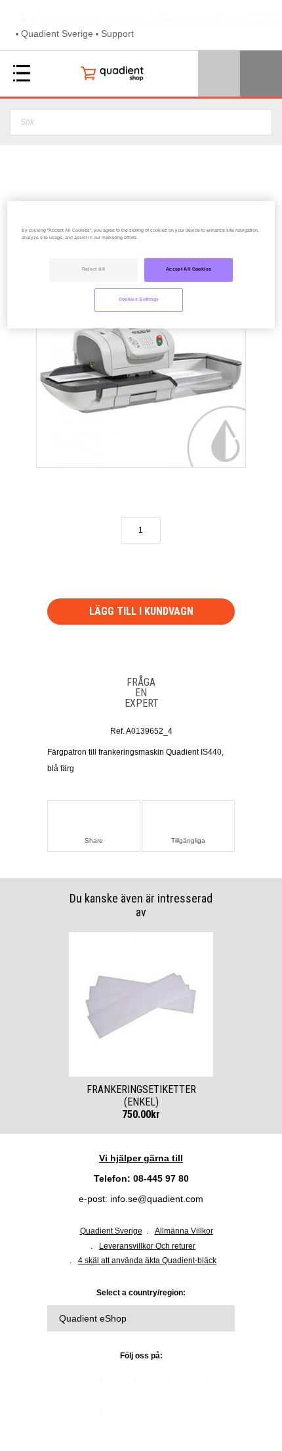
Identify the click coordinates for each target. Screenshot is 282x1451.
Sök (258, 122)
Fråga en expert (141, 692)
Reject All (94, 269)
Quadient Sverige (57, 33)
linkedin (87, 1382)
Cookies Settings (139, 298)
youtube (195, 1382)
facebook (159, 1382)
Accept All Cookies (188, 269)
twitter (123, 1382)
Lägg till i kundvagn (141, 611)
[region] (141, 264)
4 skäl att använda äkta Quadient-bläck (147, 1260)
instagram (87, 1418)
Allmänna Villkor (184, 1231)
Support (117, 33)
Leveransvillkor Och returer (147, 1246)
